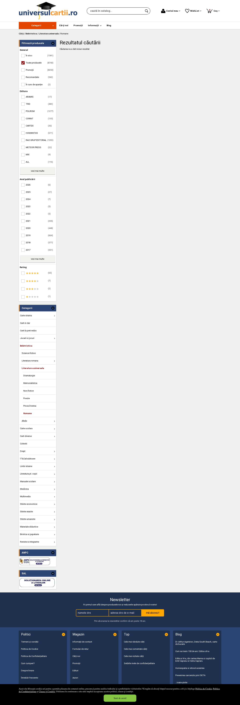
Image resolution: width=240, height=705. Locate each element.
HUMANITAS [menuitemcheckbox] (39, 133)
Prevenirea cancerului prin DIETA (190, 675)
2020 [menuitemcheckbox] (39, 228)
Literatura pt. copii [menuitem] (28, 474)
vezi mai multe (37, 171)
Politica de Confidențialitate (34, 656)
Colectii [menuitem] (23, 443)
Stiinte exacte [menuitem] (26, 511)
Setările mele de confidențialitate (139, 663)
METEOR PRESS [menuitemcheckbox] (39, 147)
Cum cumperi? (28, 663)
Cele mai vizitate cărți (134, 656)
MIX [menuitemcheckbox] (38, 154)
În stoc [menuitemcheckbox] (39, 55)
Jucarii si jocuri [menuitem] (27, 338)
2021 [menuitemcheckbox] (39, 221)
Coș (214, 10)
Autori (75, 678)
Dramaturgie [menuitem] (29, 375)
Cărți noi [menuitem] (63, 25)
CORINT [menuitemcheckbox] (39, 118)
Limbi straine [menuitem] (26, 466)
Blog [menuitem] (109, 25)
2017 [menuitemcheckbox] (39, 250)
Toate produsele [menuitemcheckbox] (39, 63)
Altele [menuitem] (24, 421)
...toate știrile (181, 682)
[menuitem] (37, 25)
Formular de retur (80, 649)
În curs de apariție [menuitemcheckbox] (38, 84)
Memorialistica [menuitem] (30, 383)
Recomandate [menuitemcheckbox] (39, 77)
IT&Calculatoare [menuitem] (27, 458)
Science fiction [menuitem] (29, 353)
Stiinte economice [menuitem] (28, 504)
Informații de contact (82, 642)
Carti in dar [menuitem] (25, 323)
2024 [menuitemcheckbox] (38, 199)
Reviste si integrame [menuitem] (29, 542)
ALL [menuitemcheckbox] (39, 162)
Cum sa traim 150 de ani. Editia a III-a (192, 651)
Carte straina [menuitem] (26, 315)
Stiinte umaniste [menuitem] (27, 519)
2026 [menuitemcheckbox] (38, 185)
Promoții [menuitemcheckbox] (39, 70)
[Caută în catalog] (146, 11)
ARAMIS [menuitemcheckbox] (39, 97)
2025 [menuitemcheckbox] (39, 192)
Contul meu (172, 11)
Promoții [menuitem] (78, 25)
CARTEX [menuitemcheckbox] (39, 126)
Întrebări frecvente (29, 678)
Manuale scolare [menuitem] (28, 481)
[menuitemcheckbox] (38, 273)
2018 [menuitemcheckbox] (39, 242)
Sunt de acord (120, 698)
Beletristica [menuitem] (26, 346)
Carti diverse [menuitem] (26, 436)
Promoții (76, 663)
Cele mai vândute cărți (134, 642)
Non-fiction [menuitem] (28, 391)
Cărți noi (76, 656)
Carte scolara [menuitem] (26, 428)
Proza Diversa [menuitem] (29, 406)
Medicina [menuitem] (24, 489)
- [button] (53, 43)
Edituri (75, 670)
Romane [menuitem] (27, 413)
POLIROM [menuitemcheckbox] (39, 111)
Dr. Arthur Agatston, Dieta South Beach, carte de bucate (196, 643)
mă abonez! (152, 612)
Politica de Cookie (203, 688)
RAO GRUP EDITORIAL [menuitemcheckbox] (39, 140)
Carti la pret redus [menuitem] (28, 330)
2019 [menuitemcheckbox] (39, 235)
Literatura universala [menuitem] (33, 368)
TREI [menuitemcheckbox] (39, 104)
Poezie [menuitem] (26, 398)
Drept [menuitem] (22, 451)
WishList (194, 11)
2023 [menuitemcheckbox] (38, 206)
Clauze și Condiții (47, 691)
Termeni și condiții (29, 642)
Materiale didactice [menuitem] (29, 527)
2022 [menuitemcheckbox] (38, 214)
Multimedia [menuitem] (25, 496)
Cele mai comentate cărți (135, 649)
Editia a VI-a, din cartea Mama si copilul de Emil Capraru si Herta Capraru (195, 659)
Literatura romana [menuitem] (30, 360)
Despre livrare (27, 670)
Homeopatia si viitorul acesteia (189, 668)
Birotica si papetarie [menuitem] (29, 534)
